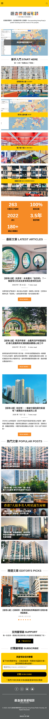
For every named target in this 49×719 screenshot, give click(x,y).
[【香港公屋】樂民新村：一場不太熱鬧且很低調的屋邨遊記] (24, 458)
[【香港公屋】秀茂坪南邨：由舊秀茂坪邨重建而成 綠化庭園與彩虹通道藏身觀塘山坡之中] (24, 321)
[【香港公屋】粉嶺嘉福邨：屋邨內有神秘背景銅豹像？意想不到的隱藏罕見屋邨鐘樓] (24, 528)
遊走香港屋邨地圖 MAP (24, 42)
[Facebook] (16, 689)
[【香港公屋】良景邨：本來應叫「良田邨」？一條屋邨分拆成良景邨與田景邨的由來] (24, 259)
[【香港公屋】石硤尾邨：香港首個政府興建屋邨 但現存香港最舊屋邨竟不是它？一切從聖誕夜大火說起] (24, 591)
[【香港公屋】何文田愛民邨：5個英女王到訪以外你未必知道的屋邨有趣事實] (24, 552)
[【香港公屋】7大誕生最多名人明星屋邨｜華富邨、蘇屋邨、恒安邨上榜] (24, 505)
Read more (24, 299)
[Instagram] (22, 689)
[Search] (47, 3)
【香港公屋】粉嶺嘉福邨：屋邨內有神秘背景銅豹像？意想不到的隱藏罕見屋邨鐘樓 (16, 534)
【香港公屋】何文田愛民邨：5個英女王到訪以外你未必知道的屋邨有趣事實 (17, 558)
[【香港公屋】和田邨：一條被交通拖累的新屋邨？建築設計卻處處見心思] (24, 389)
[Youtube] (27, 689)
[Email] (32, 689)
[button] (4, 42)
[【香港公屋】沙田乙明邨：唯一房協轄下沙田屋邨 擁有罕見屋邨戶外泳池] (24, 481)
